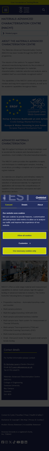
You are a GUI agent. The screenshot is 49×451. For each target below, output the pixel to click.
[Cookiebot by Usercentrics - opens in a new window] (35, 198)
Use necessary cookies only (24, 251)
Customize (23, 243)
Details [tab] (24, 205)
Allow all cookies (24, 235)
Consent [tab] (8, 205)
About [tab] (40, 205)
